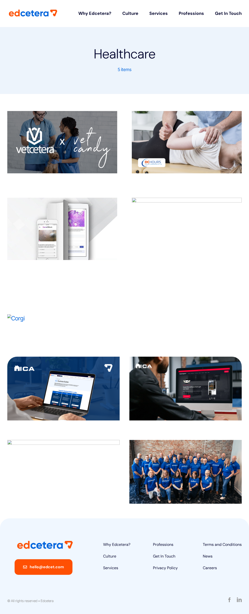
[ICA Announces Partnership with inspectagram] (185, 388)
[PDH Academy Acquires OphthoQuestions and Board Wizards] (187, 244)
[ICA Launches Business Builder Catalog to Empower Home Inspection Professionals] (63, 388)
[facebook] (229, 599)
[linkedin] (239, 599)
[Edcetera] (33, 11)
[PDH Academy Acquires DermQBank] (62, 229)
